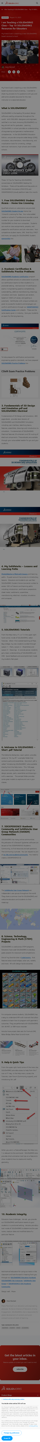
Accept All (7, 1438)
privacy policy (33, 1426)
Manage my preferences (11, 1433)
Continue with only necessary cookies (13, 1399)
